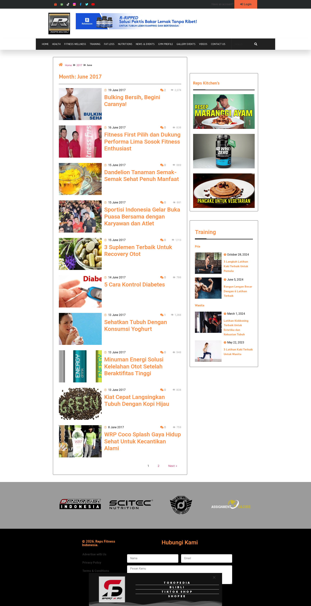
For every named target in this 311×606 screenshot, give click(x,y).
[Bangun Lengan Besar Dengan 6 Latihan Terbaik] (208, 288)
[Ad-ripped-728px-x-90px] (141, 28)
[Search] (255, 44)
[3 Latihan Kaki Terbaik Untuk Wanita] (208, 351)
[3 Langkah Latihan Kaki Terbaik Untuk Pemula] (208, 263)
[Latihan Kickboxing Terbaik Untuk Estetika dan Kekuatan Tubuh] (208, 322)
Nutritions (125, 44)
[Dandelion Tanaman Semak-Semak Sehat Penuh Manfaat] (80, 179)
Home (45, 44)
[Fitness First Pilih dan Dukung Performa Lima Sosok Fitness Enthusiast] (80, 141)
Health (56, 44)
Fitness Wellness (75, 44)
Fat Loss (109, 44)
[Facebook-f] (80, 4)
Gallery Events (186, 44)
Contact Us (218, 44)
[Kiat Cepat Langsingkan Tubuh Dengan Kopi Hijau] (80, 404)
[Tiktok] (68, 4)
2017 (79, 65)
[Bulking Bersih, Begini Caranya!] (80, 104)
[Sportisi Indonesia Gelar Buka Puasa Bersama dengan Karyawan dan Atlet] (80, 216)
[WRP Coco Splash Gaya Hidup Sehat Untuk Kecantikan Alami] (80, 441)
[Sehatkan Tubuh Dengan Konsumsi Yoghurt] (80, 329)
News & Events (145, 44)
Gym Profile (165, 44)
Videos (203, 44)
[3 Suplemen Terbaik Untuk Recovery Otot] (80, 254)
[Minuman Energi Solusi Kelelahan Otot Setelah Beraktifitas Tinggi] (80, 366)
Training (95, 44)
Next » (172, 466)
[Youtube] (93, 4)
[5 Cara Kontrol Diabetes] (80, 291)
